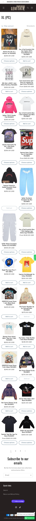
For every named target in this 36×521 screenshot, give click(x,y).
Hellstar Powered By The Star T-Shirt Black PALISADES (9, 146)
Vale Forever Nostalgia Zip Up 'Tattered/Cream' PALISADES (26, 308)
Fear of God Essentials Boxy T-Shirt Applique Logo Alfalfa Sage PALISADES (26, 231)
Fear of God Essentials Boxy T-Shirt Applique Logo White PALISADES (27, 114)
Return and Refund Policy (11, 494)
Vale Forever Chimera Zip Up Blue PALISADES (9, 403)
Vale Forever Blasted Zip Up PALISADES (26, 371)
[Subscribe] (31, 475)
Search (5, 490)
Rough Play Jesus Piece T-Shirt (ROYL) (9, 270)
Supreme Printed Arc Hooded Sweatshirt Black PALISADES (9, 187)
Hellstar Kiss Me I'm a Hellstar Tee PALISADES (9, 52)
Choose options (9, 61)
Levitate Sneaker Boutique (15, 518)
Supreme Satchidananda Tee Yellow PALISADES (27, 275)
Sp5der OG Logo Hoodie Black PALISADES (26, 431)
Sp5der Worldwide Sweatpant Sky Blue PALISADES (26, 199)
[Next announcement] (33, 2)
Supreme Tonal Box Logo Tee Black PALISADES (9, 435)
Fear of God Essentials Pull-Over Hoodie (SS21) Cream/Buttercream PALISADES (27, 52)
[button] (3, 8)
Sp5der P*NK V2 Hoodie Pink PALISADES (9, 116)
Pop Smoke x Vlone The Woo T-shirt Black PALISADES (27, 338)
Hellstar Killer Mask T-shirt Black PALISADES (26, 399)
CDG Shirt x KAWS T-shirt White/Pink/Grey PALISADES (9, 84)
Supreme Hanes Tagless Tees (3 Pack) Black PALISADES (26, 154)
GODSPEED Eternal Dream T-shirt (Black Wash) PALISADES (9, 303)
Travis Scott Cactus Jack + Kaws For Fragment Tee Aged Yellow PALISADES (26, 82)
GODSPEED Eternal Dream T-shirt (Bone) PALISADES (9, 366)
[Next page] (25, 451)
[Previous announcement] (3, 2)
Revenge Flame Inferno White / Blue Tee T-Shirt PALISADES (9, 338)
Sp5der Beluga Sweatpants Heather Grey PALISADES (9, 244)
